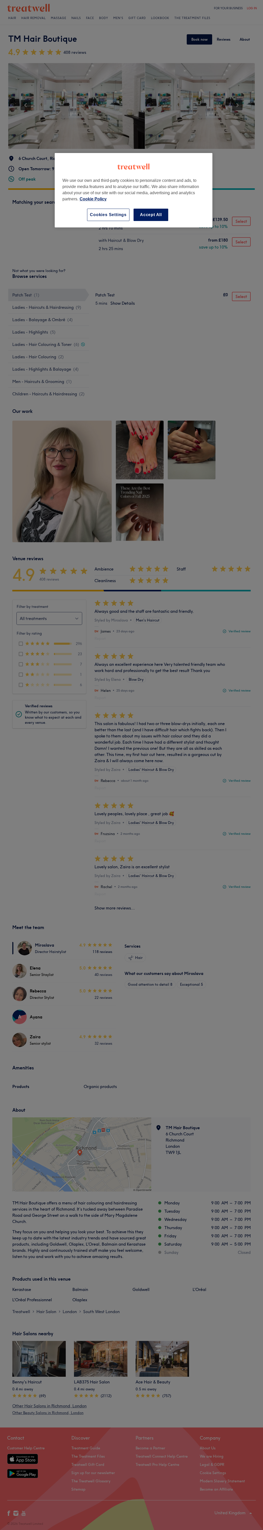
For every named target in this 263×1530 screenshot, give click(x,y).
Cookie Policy (93, 199)
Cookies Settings (108, 214)
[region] (133, 190)
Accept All (151, 214)
